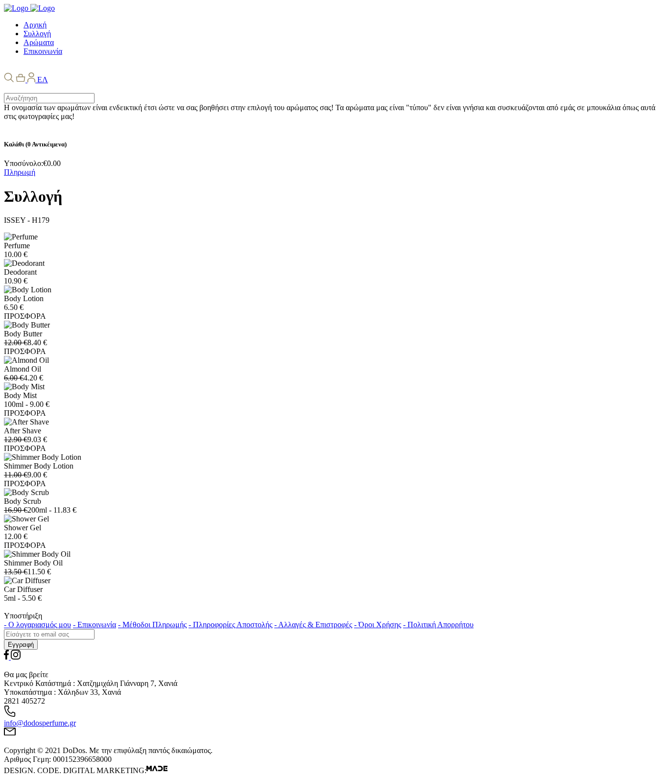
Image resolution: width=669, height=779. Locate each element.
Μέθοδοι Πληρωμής (152, 624)
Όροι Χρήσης (377, 624)
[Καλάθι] (21, 79)
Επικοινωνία (94, 624)
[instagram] (16, 657)
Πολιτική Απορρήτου (438, 624)
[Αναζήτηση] (9, 79)
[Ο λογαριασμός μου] (32, 79)
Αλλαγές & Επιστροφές (313, 624)
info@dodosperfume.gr (40, 723)
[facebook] (7, 657)
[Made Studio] (156, 770)
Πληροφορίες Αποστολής (230, 624)
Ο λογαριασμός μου (37, 624)
